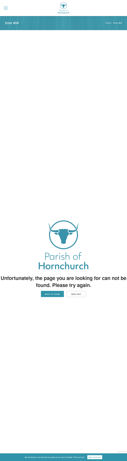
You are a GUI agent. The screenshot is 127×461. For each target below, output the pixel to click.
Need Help (76, 294)
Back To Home (52, 294)
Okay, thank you (94, 457)
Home (108, 23)
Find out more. (79, 457)
